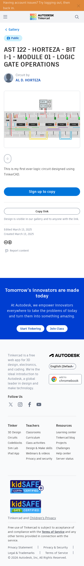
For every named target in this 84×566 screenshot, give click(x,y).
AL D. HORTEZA (28, 80)
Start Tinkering (30, 329)
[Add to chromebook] (65, 379)
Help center (63, 453)
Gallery (14, 29)
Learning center (66, 432)
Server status (64, 459)
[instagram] (20, 404)
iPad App (13, 453)
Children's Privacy (43, 518)
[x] (11, 404)
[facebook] (29, 404)
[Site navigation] (5, 17)
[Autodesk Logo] (64, 355)
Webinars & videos (38, 453)
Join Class (57, 329)
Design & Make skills (39, 448)
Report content (19, 251)
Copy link (42, 211)
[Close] (78, 5)
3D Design (14, 432)
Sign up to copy (42, 191)
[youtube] (39, 404)
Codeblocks (15, 443)
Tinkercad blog (65, 438)
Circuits (12, 438)
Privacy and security (39, 459)
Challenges (63, 448)
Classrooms (33, 432)
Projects (61, 443)
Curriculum (33, 438)
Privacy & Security (55, 547)
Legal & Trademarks (21, 553)
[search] (77, 17)
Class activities (35, 443)
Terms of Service (53, 532)
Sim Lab (13, 448)
